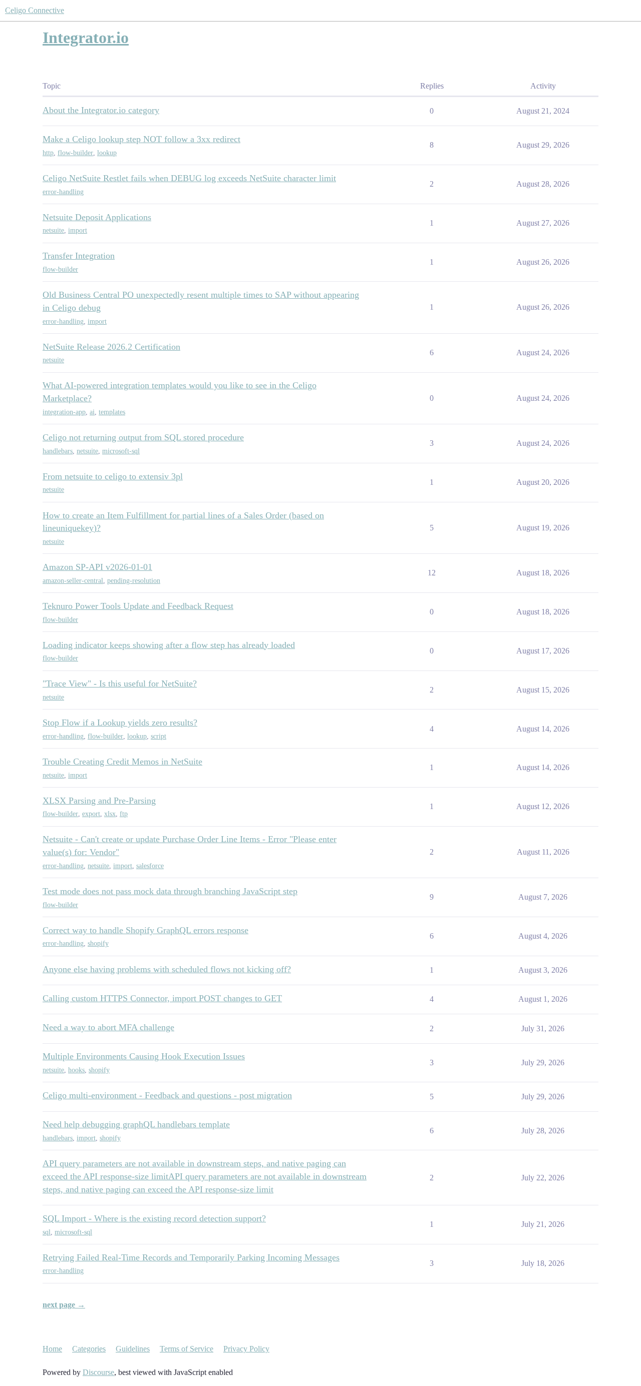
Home (52, 1348)
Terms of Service (186, 1348)
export (91, 814)
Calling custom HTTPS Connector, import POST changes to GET (162, 998)
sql (47, 1232)
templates (112, 412)
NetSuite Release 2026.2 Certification (111, 347)
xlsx (110, 814)
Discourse (98, 1372)
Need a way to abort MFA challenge (108, 1027)
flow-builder (75, 153)
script (158, 736)
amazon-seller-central (73, 580)
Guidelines (133, 1348)
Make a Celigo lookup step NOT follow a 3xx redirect (141, 139)
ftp (124, 814)
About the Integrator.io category (101, 110)
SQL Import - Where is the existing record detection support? (154, 1218)
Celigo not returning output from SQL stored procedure (143, 437)
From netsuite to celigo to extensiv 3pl (113, 476)
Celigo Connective (34, 10)
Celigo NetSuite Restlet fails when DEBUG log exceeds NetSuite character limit (189, 178)
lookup (107, 153)
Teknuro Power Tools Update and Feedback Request (138, 606)
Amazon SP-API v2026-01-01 (97, 567)
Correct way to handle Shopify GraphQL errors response (145, 930)
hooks (76, 1070)
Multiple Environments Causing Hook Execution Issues (144, 1056)
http (48, 153)
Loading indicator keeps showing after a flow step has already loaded (169, 645)
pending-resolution (133, 580)
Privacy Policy (246, 1348)
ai (92, 412)
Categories (89, 1348)
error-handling (63, 192)
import (77, 230)
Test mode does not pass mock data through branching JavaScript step (170, 891)
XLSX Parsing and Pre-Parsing (99, 801)
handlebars (58, 451)
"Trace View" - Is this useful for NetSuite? (120, 683)
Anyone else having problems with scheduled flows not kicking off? (167, 969)
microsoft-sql (121, 451)
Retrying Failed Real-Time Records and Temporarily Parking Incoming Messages (191, 1257)
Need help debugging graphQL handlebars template (136, 1124)
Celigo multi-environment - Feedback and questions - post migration (167, 1095)
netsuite (53, 230)
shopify (98, 943)
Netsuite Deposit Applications (97, 217)
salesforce (150, 866)
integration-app (64, 412)
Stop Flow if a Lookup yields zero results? (120, 723)
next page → (64, 1304)
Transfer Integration (79, 256)
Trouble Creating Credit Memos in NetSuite (122, 762)
